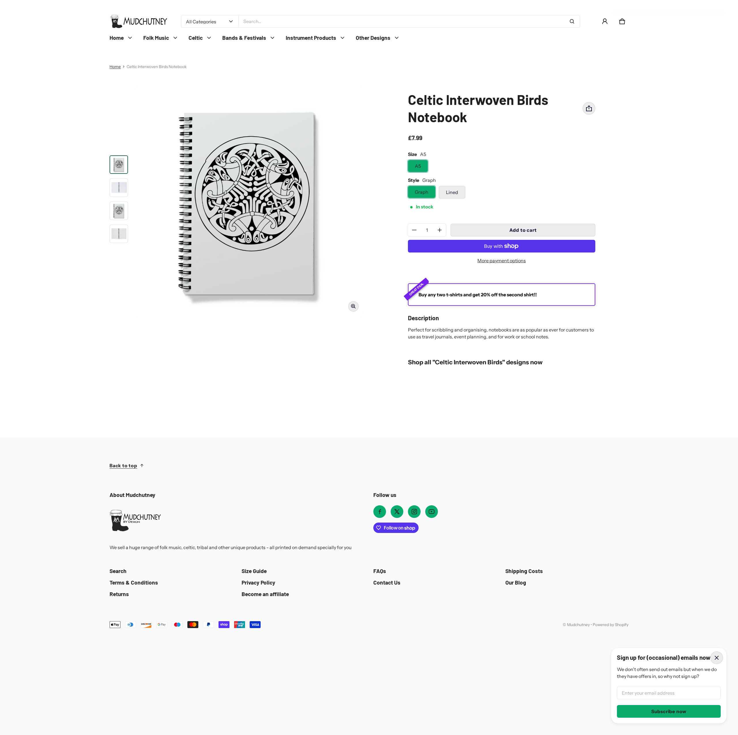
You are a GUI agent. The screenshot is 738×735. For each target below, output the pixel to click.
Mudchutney (578, 624)
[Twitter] (397, 511)
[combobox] (409, 21)
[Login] (604, 21)
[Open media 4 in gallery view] (119, 210)
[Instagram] (414, 511)
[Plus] (439, 230)
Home (115, 66)
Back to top (123, 465)
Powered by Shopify (610, 624)
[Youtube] (431, 511)
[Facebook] (379, 511)
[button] (622, 21)
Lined (452, 192)
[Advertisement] (184, 671)
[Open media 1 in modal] (248, 201)
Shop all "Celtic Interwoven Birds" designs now (475, 362)
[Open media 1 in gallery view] (119, 164)
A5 (418, 166)
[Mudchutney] (138, 21)
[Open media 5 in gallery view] (119, 234)
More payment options (501, 260)
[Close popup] (716, 657)
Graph (421, 192)
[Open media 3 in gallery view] (119, 187)
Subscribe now (668, 711)
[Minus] (414, 230)
